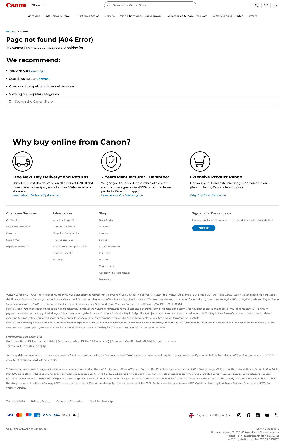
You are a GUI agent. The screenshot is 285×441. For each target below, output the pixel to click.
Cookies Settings (101, 401)
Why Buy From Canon (205, 195)
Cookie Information (70, 401)
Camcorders (106, 266)
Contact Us (12, 220)
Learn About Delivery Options (33, 195)
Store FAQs (12, 239)
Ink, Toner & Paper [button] (58, 16)
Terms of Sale (15, 401)
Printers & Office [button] (87, 16)
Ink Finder (105, 253)
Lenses (103, 239)
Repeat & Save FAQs (18, 246)
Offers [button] (253, 16)
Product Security (63, 253)
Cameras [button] (34, 16)
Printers (103, 259)
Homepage (37, 71)
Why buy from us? (63, 220)
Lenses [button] (110, 16)
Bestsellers (105, 279)
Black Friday (106, 220)
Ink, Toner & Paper (109, 246)
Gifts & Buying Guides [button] (228, 16)
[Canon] (16, 5)
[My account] (257, 5)
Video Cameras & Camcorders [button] (141, 16)
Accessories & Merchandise (114, 272)
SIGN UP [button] (204, 228)
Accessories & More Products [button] (187, 16)
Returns (11, 233)
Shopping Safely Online (66, 233)
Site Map (58, 259)
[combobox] (150, 5)
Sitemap (43, 78)
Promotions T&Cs (63, 239)
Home (10, 31)
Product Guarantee (64, 226)
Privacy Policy (40, 401)
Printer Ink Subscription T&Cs (70, 246)
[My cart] (275, 5)
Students (104, 226)
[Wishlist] (266, 5)
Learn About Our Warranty (119, 195)
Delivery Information (18, 226)
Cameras (104, 233)
